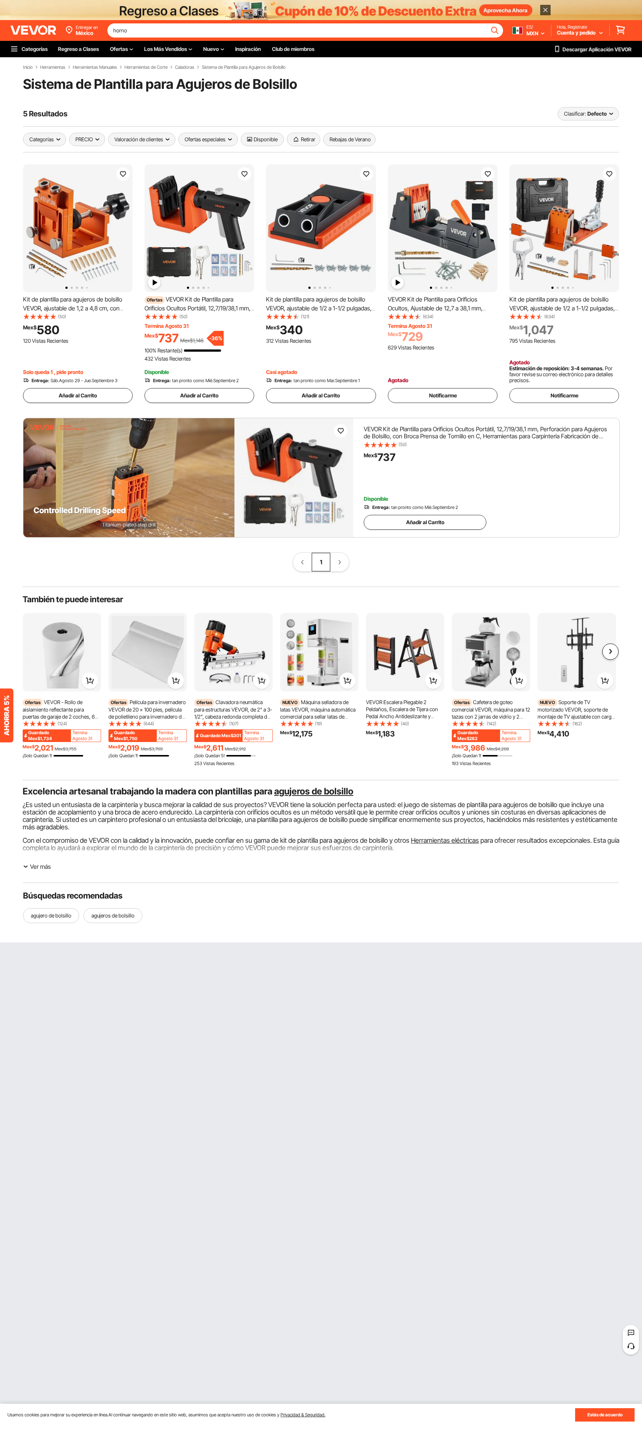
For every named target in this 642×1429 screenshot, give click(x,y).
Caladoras (184, 67)
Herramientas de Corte (146, 67)
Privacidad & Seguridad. (303, 1414)
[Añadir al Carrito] (90, 680)
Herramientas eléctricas (445, 840)
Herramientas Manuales (95, 67)
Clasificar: (575, 113)
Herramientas (52, 67)
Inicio (28, 67)
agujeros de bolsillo (313, 791)
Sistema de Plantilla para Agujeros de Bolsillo (244, 67)
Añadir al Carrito (78, 395)
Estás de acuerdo (605, 1414)
